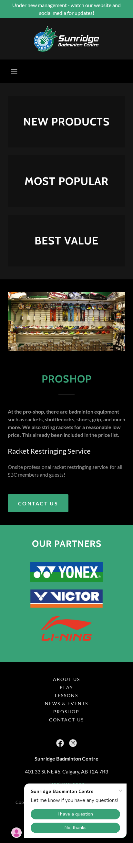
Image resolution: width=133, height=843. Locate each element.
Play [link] (66, 687)
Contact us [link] (66, 719)
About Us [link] (66, 679)
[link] (66, 39)
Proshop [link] (66, 711)
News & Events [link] (66, 703)
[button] (14, 71)
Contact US (38, 503)
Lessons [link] (66, 695)
